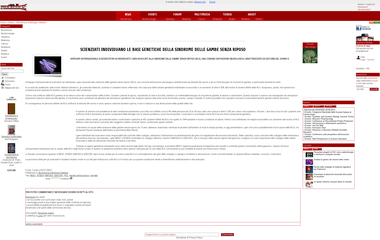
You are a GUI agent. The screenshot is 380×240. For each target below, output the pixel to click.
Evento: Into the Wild (314, 125)
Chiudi (212, 2)
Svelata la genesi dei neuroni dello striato (331, 159)
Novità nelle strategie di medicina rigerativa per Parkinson (332, 168)
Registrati (370, 4)
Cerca (4, 74)
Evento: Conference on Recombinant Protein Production (329, 121)
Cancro (201, 19)
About (252, 14)
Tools (7, 84)
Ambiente (217, 19)
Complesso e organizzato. (11, 117)
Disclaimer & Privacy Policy (189, 237)
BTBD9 (40, 175)
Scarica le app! (363, 45)
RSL (66, 175)
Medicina (186, 19)
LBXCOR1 (58, 175)
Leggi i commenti (34, 224)
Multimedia (202, 14)
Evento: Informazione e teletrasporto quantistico (325, 123)
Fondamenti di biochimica (11, 156)
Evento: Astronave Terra (315, 128)
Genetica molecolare (11, 136)
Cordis (35, 170)
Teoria (227, 14)
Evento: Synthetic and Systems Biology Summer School (329, 116)
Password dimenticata (363, 8)
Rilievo (319, 106)
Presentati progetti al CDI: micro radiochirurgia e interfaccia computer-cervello (333, 153)
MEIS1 (33, 175)
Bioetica (246, 19)
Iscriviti (370, 59)
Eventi (152, 14)
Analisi (232, 19)
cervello (94, 175)
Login (40, 215)
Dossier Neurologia (310, 45)
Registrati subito (46, 213)
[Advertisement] (189, 32)
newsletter (372, 78)
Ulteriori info (200, 2)
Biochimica (126, 19)
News (128, 14)
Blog (318, 148)
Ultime (308, 106)
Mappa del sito (12, 87)
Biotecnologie (149, 19)
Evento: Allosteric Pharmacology (319, 119)
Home (3, 22)
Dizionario (10, 81)
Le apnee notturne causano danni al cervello (333, 182)
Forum (177, 14)
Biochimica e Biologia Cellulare (31, 22)
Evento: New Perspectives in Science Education (326, 139)
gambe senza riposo (79, 175)
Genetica (170, 19)
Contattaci (10, 77)
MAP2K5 (49, 175)
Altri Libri (11, 170)
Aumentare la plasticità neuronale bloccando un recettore (333, 175)
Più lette (331, 106)
